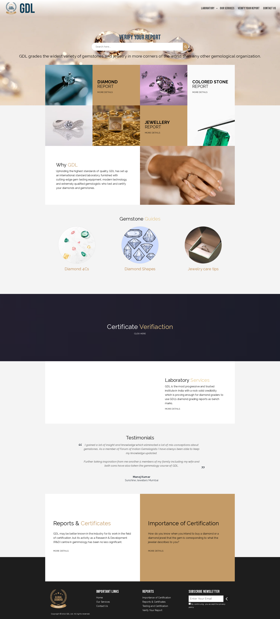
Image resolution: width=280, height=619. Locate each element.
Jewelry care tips (203, 269)
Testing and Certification (155, 606)
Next (237, 464)
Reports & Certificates (154, 602)
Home (99, 597)
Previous (46, 464)
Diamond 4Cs (77, 269)
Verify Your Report (249, 8)
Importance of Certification (156, 597)
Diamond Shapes (140, 269)
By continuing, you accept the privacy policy (207, 605)
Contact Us (269, 8)
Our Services (227, 8)
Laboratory (207, 8)
